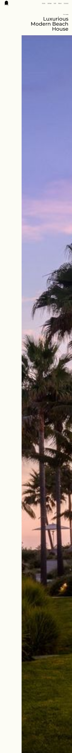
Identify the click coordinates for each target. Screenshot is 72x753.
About (60, 3)
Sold (55, 3)
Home (43, 3)
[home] (6, 3)
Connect (66, 3)
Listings (49, 3)
